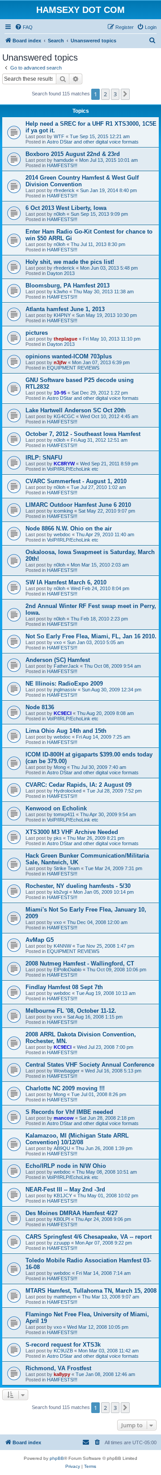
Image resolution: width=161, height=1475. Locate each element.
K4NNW (62, 946)
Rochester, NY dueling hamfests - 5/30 (78, 886)
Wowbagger (67, 1070)
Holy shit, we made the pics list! (69, 262)
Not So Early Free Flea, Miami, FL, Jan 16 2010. (91, 636)
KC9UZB (63, 1350)
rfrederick (64, 190)
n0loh (59, 214)
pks (58, 838)
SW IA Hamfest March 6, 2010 (65, 582)
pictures (36, 332)
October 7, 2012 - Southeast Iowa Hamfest (82, 434)
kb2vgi (61, 892)
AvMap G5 (39, 940)
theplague (65, 338)
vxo (58, 642)
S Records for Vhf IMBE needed (69, 1112)
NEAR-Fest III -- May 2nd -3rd (65, 1189)
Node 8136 (39, 707)
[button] (125, 94)
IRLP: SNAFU (43, 457)
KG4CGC (64, 416)
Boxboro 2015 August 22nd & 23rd (72, 154)
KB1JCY (63, 1195)
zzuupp (62, 1242)
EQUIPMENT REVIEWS (73, 367)
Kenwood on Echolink (56, 808)
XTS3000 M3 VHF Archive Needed (71, 832)
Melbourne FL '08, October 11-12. (70, 1010)
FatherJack (66, 666)
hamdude (64, 160)
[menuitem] (24, 27)
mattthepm (65, 1296)
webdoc (62, 534)
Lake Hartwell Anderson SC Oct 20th (75, 410)
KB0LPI (62, 1219)
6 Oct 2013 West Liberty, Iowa (65, 208)
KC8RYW (64, 463)
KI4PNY (62, 315)
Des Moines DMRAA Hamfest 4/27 (71, 1213)
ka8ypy (62, 1374)
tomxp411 (64, 814)
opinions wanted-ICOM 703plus (68, 356)
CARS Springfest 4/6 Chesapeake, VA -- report (88, 1236)
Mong (60, 767)
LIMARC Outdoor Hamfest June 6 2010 (78, 504)
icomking (63, 511)
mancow (64, 1118)
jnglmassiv (65, 689)
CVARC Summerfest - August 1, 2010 (76, 481)
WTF (59, 136)
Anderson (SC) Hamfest (57, 660)
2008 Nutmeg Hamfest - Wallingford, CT (79, 963)
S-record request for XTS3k (63, 1344)
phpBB (57, 1458)
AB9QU (62, 1148)
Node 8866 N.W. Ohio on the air (68, 528)
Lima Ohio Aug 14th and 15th (65, 730)
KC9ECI (63, 713)
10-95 (60, 392)
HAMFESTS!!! (62, 165)
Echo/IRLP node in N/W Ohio (65, 1166)
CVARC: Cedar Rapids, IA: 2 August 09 (78, 784)
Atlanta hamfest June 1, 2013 (65, 309)
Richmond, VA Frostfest (58, 1368)
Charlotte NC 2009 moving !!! (65, 1088)
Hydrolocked (67, 790)
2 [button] (105, 94)
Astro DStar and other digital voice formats (93, 141)
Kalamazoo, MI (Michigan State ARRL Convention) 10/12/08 (77, 1139)
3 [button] (115, 94)
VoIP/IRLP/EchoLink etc (72, 469)
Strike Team (67, 868)
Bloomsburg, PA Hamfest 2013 (67, 285)
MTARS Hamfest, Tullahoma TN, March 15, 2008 (91, 1290)
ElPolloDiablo (67, 969)
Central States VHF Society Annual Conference (89, 1064)
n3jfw (60, 362)
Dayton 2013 (61, 273)
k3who (61, 291)
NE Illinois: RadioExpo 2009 (64, 683)
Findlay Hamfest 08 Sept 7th (64, 987)
